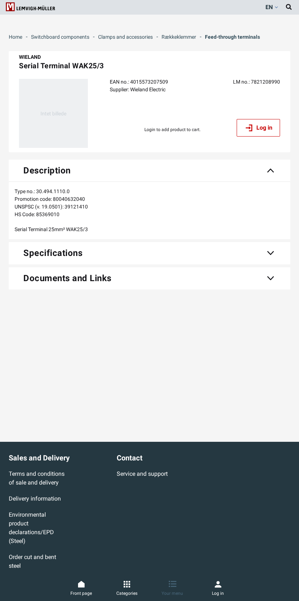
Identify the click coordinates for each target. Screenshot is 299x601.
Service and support (142, 473)
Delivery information (35, 498)
